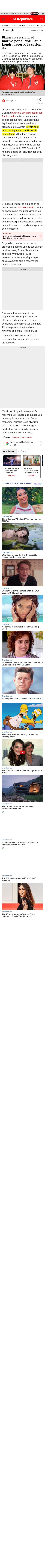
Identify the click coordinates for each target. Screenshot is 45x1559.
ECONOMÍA (30, 26)
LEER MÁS (11, 476)
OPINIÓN (21, 26)
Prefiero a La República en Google (21, 443)
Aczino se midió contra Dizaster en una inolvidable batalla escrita (19, 237)
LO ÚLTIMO (5, 26)
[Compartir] (39, 99)
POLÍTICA (13, 26)
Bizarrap (16, 437)
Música (29, 437)
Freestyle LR (11, 101)
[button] (3, 19)
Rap (23, 437)
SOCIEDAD (39, 26)
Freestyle (8, 30)
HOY (2, 13)
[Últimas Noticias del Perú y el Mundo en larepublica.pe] (22, 19)
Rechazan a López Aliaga (14, 13)
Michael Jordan (26, 207)
